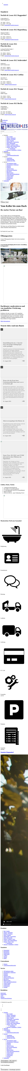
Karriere (5, 1034)
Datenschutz (3, 994)
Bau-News (9, 171)
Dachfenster (12, 148)
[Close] (1, 1010)
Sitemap (2, 997)
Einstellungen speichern (15, 1069)
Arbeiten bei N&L (11, 160)
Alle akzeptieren (4, 1060)
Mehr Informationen (5, 321)
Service (5, 1039)
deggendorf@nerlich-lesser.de (11, 25)
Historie (8, 154)
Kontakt (8, 179)
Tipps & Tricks (10, 168)
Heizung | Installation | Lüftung (14, 150)
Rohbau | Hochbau (11, 139)
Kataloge (9, 167)
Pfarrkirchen (6, 953)
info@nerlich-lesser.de (6, 123)
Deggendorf (6, 950)
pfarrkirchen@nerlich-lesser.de (11, 55)
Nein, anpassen (13, 1060)
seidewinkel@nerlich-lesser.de (11, 70)
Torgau (5, 957)
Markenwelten (10, 172)
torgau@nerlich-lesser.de (10, 98)
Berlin (5, 958)
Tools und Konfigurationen (13, 174)
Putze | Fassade (10, 140)
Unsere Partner (10, 175)
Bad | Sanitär (10, 136)
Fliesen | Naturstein (11, 138)
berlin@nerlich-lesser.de (10, 114)
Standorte (6, 151)
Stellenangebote (10, 159)
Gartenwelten (10, 176)
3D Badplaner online (11, 163)
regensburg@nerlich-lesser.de (11, 39)
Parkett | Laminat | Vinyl (12, 144)
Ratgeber (9, 166)
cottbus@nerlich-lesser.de (10, 84)
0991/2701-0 (14, 123)
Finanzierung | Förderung (13, 164)
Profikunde (6, 180)
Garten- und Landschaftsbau (13, 146)
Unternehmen (7, 1030)
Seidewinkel (6, 954)
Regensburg (6, 951)
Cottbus (5, 955)
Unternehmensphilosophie (13, 155)
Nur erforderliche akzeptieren (7, 1062)
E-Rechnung (10, 178)
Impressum (3, 993)
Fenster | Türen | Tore (12, 147)
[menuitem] (4, 120)
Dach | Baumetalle (11, 143)
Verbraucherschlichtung (6, 998)
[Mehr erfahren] (23, 361)
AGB (2, 995)
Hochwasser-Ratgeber (12, 170)
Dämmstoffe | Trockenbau (13, 142)
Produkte (6, 1012)
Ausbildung (9, 158)
